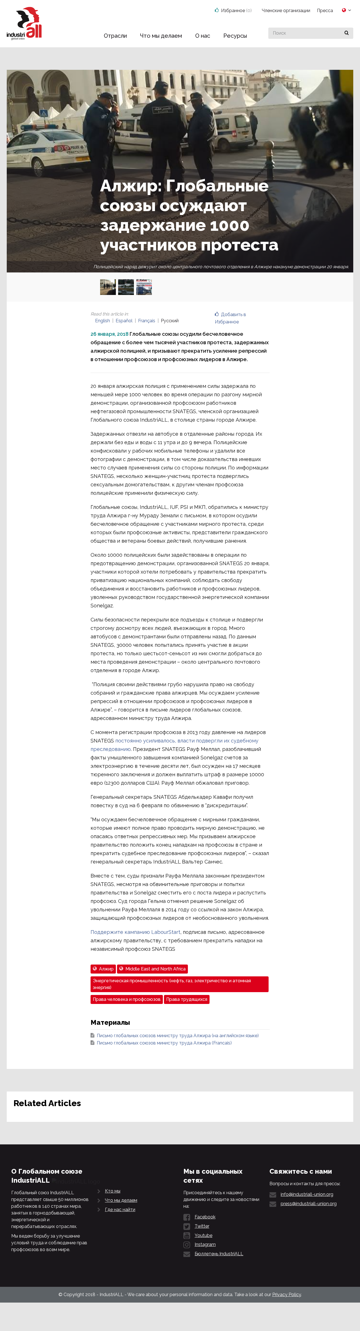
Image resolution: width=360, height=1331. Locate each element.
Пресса (325, 10)
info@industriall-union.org (307, 1194)
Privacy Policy (286, 1294)
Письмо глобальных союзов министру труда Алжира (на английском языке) (178, 1035)
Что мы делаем (121, 1200)
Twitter (202, 1226)
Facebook (205, 1217)
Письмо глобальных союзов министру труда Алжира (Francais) (164, 1043)
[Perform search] (347, 33)
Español (124, 320)
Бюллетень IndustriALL (219, 1253)
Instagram (205, 1244)
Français (146, 320)
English (102, 320)
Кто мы (112, 1191)
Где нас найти (120, 1209)
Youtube (203, 1235)
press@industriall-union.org (309, 1203)
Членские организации (286, 10)
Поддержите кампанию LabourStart (135, 932)
